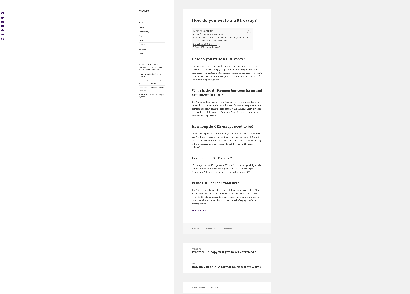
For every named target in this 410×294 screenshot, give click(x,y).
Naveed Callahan (213, 228)
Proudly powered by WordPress (205, 287)
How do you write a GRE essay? (209, 34)
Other (141, 40)
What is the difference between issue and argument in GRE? (222, 37)
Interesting (143, 53)
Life (140, 36)
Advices (142, 44)
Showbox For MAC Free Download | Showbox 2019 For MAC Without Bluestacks (151, 67)
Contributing (144, 32)
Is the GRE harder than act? (207, 47)
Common (142, 49)
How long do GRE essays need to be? (211, 40)
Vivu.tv (144, 11)
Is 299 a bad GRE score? (206, 44)
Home (141, 27)
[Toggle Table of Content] (248, 31)
